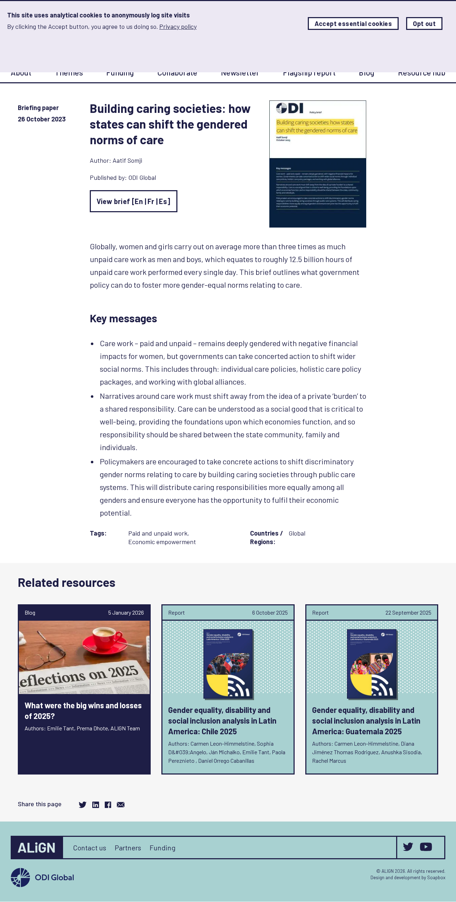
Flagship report (309, 72)
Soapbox (436, 877)
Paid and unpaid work (157, 533)
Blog (366, 72)
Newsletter (240, 72)
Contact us (89, 847)
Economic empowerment (162, 542)
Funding (120, 72)
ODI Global (142, 177)
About (21, 72)
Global (297, 533)
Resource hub (421, 72)
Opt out (424, 23)
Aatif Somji (127, 160)
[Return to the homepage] (37, 847)
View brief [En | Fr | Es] (134, 201)
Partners (128, 847)
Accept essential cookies (353, 23)
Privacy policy (178, 26)
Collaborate (177, 72)
